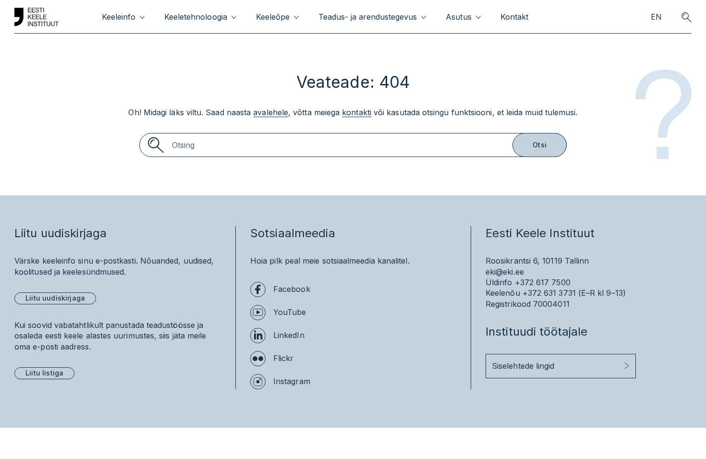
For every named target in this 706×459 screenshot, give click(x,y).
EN (656, 17)
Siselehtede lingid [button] (523, 366)
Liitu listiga (44, 373)
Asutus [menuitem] (458, 17)
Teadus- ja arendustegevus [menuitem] (367, 17)
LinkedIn (288, 335)
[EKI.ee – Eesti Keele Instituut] (36, 17)
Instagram (291, 381)
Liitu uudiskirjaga (55, 298)
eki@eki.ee (505, 272)
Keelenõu (503, 293)
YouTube (289, 312)
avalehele (270, 112)
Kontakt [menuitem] (514, 17)
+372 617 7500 (543, 282)
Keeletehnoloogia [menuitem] (195, 17)
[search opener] (686, 17)
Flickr (283, 358)
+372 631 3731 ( (552, 293)
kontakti (356, 112)
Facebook (291, 289)
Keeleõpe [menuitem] (273, 17)
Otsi (540, 145)
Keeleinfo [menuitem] (118, 17)
